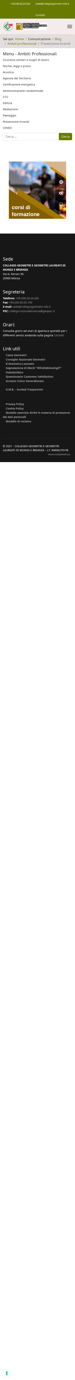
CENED (7, 128)
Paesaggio (9, 115)
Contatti (40, 15)
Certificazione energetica (19, 84)
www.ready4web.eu (59, 454)
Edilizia (7, 103)
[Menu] (69, 26)
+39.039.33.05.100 (20, 302)
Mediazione (10, 109)
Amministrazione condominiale (23, 91)
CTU (5, 97)
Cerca (65, 136)
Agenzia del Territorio (17, 78)
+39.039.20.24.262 (20, 3)
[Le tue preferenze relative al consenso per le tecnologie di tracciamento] (6, 1373)
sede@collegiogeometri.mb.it (52, 3)
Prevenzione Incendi (16, 121)
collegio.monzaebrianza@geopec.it (32, 311)
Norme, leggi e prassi (17, 66)
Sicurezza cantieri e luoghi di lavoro (26, 60)
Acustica (8, 72)
